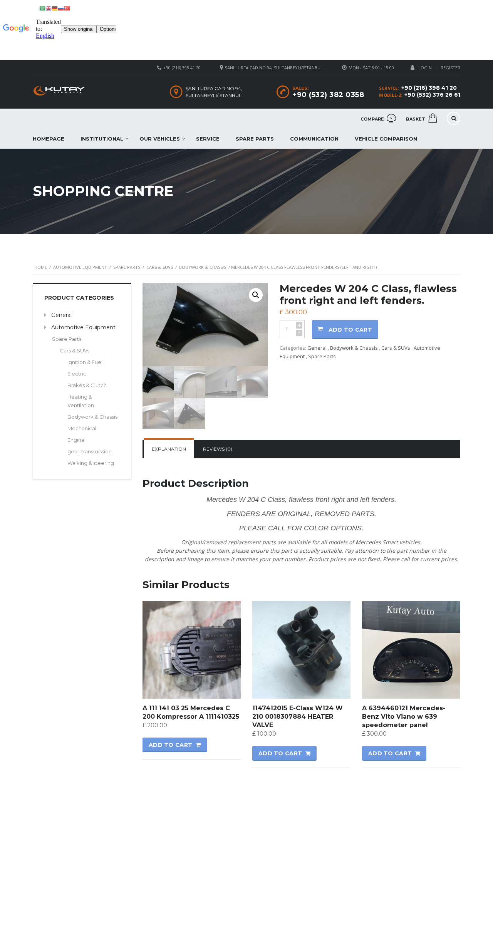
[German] (55, 8)
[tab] (169, 449)
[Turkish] (67, 8)
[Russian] (61, 8)
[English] (48, 8)
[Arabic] (42, 8)
